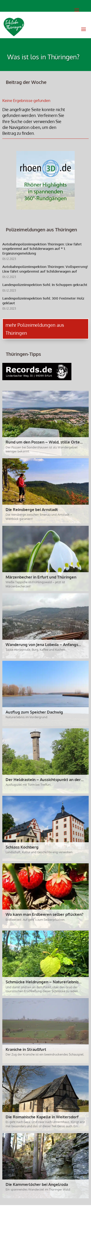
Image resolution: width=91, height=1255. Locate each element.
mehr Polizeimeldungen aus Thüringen (35, 329)
